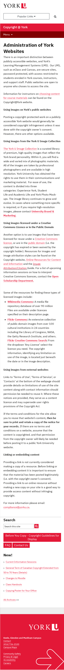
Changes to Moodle (15, 578)
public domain (36, 243)
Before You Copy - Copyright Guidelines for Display (32, 537)
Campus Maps (10, 647)
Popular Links (25, 16)
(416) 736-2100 (11, 644)
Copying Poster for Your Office (21, 590)
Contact (7, 641)
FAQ (7, 545)
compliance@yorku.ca (16, 507)
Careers (7, 663)
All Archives (9, 599)
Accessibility (9, 660)
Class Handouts (14, 584)
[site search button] (36, 526)
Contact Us (21, 545)
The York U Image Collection (20, 148)
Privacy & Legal (10, 656)
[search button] (55, 16)
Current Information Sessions (21, 561)
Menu (6, 34)
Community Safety (12, 653)
